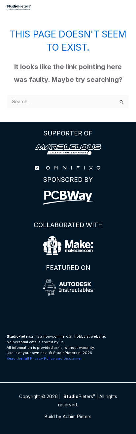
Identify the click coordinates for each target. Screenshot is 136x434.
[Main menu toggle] (123, 7)
